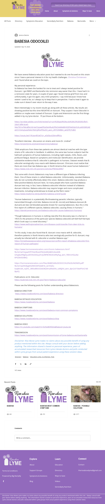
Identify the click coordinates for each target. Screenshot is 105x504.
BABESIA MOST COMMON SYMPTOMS (49, 407)
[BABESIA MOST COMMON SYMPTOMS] (52, 394)
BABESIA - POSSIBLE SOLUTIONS (81, 407)
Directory (18, 21)
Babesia (70, 21)
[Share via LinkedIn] (26, 364)
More (92, 21)
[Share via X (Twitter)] (21, 364)
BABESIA (10, 406)
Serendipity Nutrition (55, 21)
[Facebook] (3, 481)
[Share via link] (31, 364)
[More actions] (89, 35)
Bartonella (82, 21)
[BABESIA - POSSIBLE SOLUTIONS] (86, 394)
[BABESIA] (19, 394)
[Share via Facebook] (16, 364)
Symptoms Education (34, 21)
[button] (56, 11)
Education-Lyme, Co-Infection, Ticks (42, 357)
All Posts (7, 21)
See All (98, 382)
